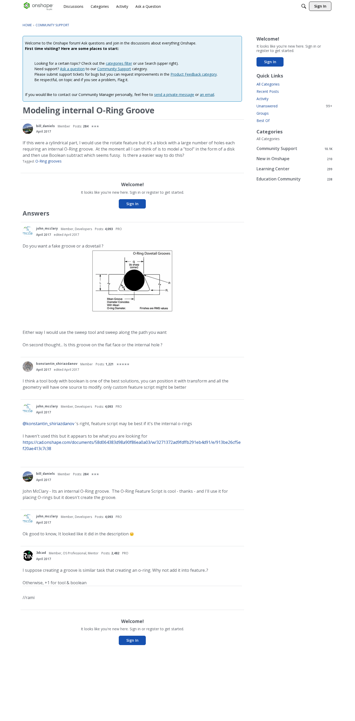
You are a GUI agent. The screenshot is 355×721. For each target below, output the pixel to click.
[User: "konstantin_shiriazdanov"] (28, 366)
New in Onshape (294, 158)
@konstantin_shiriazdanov (48, 423)
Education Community (294, 179)
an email (207, 94)
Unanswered (294, 105)
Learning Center (294, 169)
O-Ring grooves (48, 161)
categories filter (119, 63)
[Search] (303, 6)
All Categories (268, 84)
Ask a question (72, 68)
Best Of (263, 120)
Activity (262, 98)
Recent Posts (268, 91)
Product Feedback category (193, 74)
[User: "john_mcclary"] (28, 231)
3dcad (41, 552)
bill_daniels (45, 126)
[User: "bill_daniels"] (28, 129)
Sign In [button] (132, 203)
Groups (263, 113)
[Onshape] (39, 6)
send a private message (174, 94)
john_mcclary (47, 228)
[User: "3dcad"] (28, 555)
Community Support (114, 68)
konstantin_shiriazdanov (56, 363)
